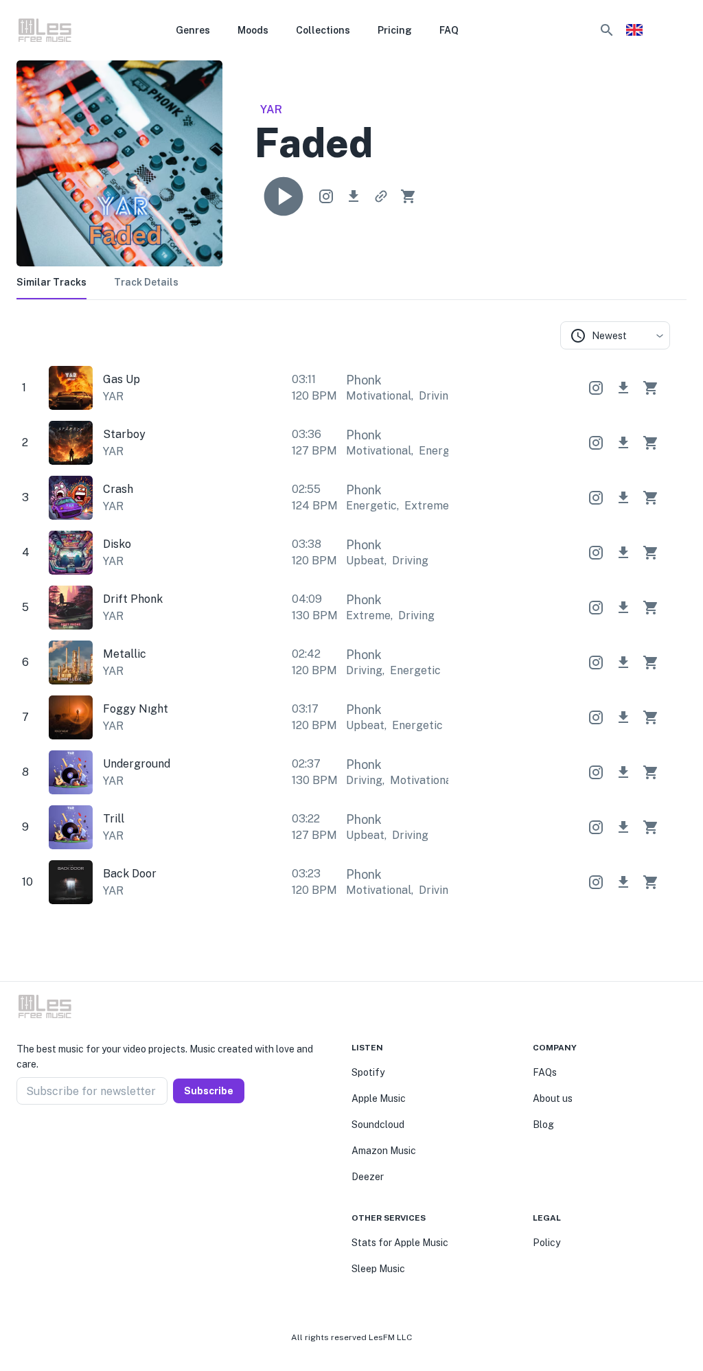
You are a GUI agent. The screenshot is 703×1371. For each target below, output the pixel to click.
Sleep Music (378, 1268)
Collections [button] (323, 30)
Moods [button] (253, 30)
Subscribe (208, 1090)
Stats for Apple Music (400, 1242)
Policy (546, 1242)
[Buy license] (408, 196)
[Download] (353, 196)
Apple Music (379, 1098)
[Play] (283, 196)
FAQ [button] (449, 30)
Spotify (368, 1072)
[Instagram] (38, 1137)
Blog (543, 1124)
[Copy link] (381, 196)
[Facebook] (21, 1137)
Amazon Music (384, 1150)
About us (553, 1098)
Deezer (368, 1176)
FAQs (545, 1072)
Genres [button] (193, 30)
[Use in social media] (326, 196)
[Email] (71, 1137)
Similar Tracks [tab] (51, 282)
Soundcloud (378, 1124)
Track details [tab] (146, 282)
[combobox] (615, 335)
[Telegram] (54, 1137)
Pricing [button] (395, 30)
